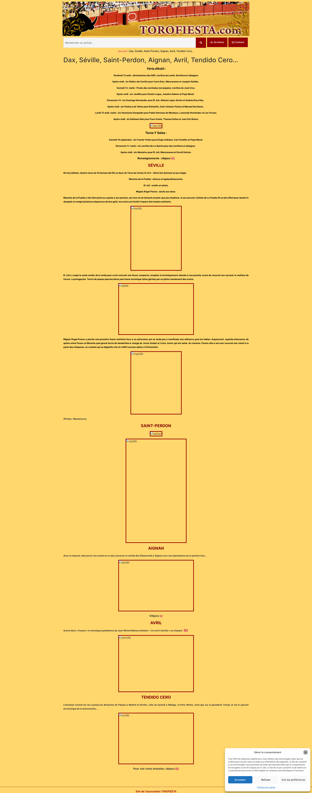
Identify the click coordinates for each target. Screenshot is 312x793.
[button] (305, 752)
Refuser (266, 779)
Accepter (240, 779)
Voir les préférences (293, 779)
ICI (173, 158)
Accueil (122, 51)
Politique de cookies (266, 787)
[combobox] (129, 43)
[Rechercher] (201, 43)
